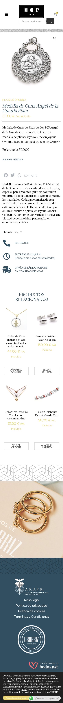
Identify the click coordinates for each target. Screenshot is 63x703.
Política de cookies (31, 611)
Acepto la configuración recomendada (22, 698)
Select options (47, 371)
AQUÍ (24, 689)
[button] (6, 14)
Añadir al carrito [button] (16, 371)
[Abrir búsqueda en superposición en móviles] (36, 21)
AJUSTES (54, 692)
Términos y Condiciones (31, 616)
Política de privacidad (31, 605)
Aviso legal (31, 600)
